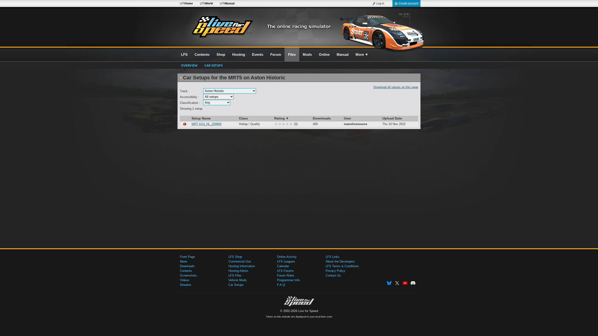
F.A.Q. (281, 285)
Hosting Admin (238, 271)
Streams (185, 285)
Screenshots (188, 275)
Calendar (283, 266)
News (183, 261)
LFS (186, 3)
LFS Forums (285, 271)
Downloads (187, 266)
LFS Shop (235, 257)
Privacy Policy (335, 271)
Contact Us (333, 275)
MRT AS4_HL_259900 (206, 124)
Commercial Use (239, 261)
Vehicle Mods (237, 280)
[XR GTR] (380, 29)
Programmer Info (288, 280)
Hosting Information (241, 266)
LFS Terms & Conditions (342, 266)
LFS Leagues (286, 261)
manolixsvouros (355, 124)
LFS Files (235, 275)
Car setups (213, 65)
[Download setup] (184, 124)
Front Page (187, 257)
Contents (186, 271)
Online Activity (287, 257)
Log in (380, 3)
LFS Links (332, 257)
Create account (408, 3)
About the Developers (340, 261)
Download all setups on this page (396, 87)
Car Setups (236, 285)
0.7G (249, 33)
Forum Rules (285, 275)
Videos (184, 280)
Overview (189, 65)
